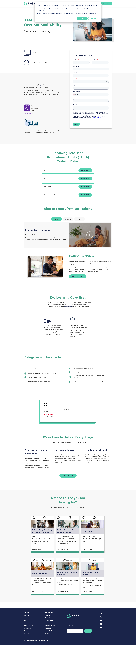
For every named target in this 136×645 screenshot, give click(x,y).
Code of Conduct (49, 623)
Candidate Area (27, 628)
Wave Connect (27, 615)
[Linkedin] (101, 624)
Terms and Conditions (50, 625)
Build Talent (26, 620)
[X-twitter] (101, 617)
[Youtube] (101, 620)
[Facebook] (101, 613)
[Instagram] (101, 627)
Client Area (26, 630)
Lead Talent (26, 623)
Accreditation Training (29, 625)
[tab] (56, 219)
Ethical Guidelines (49, 620)
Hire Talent (26, 617)
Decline (93, 18)
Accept (82, 18)
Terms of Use (48, 617)
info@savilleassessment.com (75, 625)
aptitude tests (42, 85)
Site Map (47, 633)
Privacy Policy (48, 615)
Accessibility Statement (50, 630)
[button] (89, 235)
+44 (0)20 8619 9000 (72, 622)
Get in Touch (27, 633)
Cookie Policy (48, 628)
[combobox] (75, 631)
